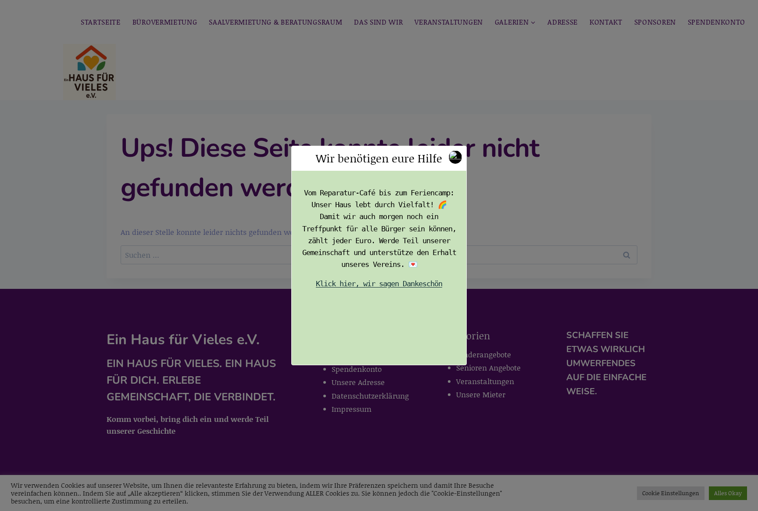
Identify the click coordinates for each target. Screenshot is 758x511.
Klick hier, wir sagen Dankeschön (379, 284)
